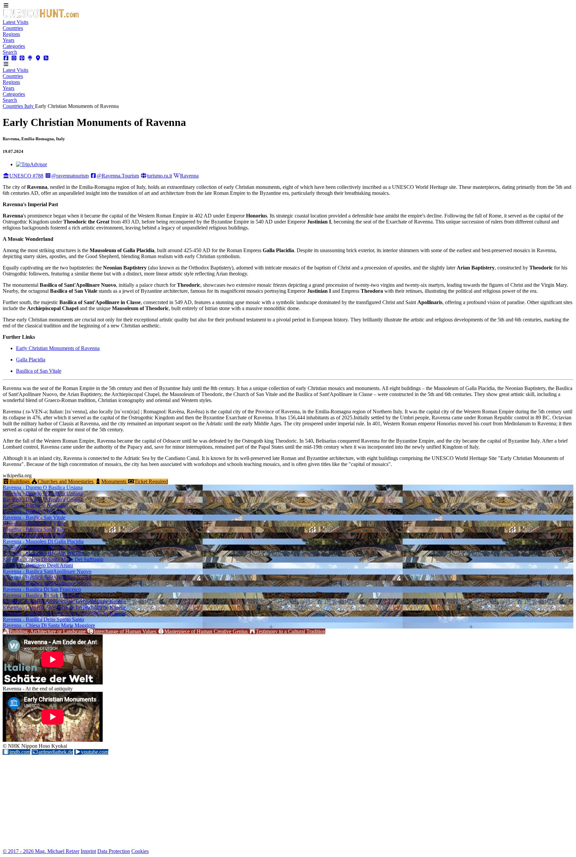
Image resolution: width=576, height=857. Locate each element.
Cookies (140, 851)
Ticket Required (151, 481)
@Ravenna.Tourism (118, 176)
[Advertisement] (203, 801)
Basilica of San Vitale (38, 371)
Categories (14, 46)
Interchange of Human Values (126, 631)
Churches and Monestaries (66, 481)
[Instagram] (14, 58)
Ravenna (189, 176)
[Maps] (38, 58)
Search (10, 52)
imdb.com (19, 752)
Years (8, 40)
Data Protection (113, 851)
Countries (13, 28)
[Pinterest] (22, 58)
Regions (11, 34)
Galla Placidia (30, 359)
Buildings (20, 481)
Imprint (88, 851)
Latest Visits (15, 22)
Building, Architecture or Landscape (48, 631)
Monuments (114, 481)
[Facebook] (6, 58)
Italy (29, 106)
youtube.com (94, 752)
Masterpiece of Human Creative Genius (206, 631)
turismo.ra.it (159, 176)
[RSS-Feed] (46, 58)
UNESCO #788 (26, 176)
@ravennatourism (70, 176)
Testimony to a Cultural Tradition (290, 631)
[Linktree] (30, 58)
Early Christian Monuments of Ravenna (58, 348)
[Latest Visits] (41, 16)
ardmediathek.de (55, 752)
